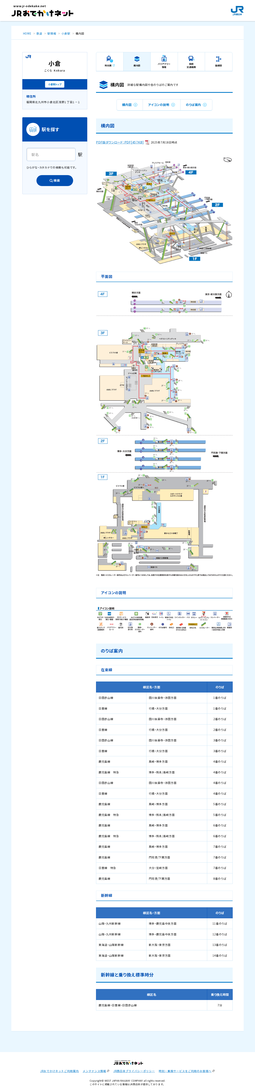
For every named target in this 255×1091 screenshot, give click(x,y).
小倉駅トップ (54, 84)
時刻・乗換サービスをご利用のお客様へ (185, 1071)
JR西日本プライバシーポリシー (134, 1071)
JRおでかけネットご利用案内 (59, 1071)
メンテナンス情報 (94, 1071)
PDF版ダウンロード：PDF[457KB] (120, 142)
